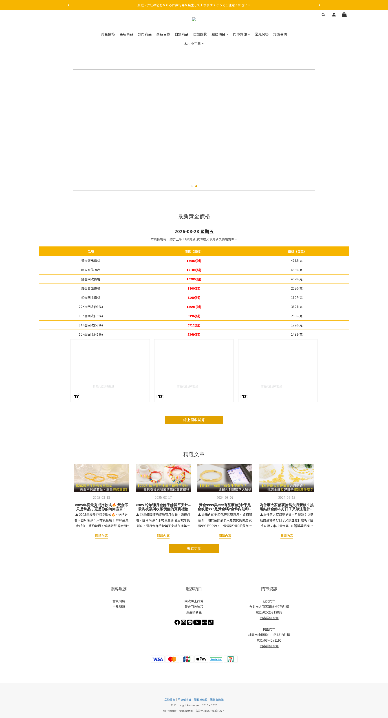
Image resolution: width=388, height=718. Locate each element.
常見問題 (118, 606)
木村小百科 (192, 43)
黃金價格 (108, 34)
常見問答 (262, 34)
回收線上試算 (194, 601)
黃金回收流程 (194, 606)
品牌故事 (169, 699)
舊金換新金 (194, 612)
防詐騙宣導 (184, 699)
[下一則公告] (320, 5)
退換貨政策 (217, 699)
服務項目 (218, 34)
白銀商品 (182, 34)
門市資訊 (240, 34)
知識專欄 (280, 34)
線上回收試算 (194, 419)
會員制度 (118, 601)
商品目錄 (163, 34)
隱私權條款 (200, 699)
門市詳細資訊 (269, 618)
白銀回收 (200, 34)
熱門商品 (145, 34)
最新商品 (126, 34)
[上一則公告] (68, 5)
